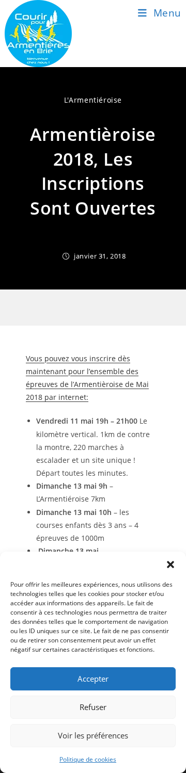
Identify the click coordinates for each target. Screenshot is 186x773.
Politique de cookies (87, 759)
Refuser (93, 707)
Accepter (93, 678)
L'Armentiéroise (93, 100)
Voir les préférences (93, 735)
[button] (170, 564)
